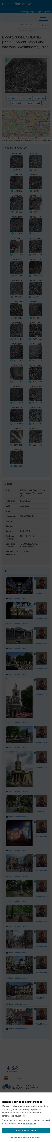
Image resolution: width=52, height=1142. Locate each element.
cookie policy (29, 1123)
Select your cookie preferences (26, 1137)
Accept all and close (26, 1130)
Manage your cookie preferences (22, 1101)
